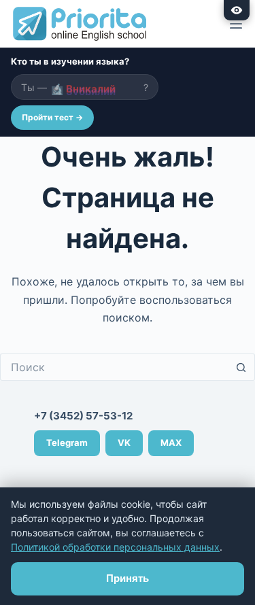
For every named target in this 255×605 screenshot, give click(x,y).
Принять (127, 578)
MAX (171, 442)
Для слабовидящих (237, 10)
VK (124, 442)
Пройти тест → (52, 117)
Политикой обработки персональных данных (115, 547)
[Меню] (236, 24)
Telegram (67, 442)
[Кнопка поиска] (241, 367)
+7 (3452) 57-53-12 (83, 415)
